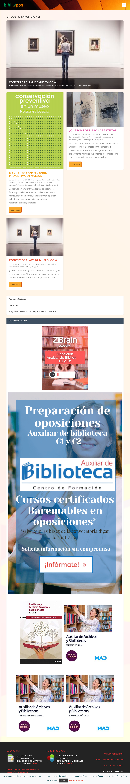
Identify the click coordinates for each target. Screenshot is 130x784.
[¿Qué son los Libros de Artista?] (95, 109)
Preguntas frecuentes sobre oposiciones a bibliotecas (33, 311)
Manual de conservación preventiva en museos (28, 174)
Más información (76, 780)
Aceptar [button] (64, 780)
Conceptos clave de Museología (32, 82)
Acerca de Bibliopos (17, 299)
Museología (13, 185)
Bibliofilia (96, 134)
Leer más (15, 209)
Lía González (21, 85)
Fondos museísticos (96, 137)
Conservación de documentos (27, 182)
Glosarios (41, 85)
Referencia (72, 85)
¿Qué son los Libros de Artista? (92, 130)
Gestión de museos (45, 182)
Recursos (64, 85)
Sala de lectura (39, 185)
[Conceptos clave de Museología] (34, 237)
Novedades (56, 85)
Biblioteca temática (107, 134)
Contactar (13, 305)
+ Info (34, 764)
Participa (69, 764)
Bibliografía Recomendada (42, 180)
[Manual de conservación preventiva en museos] (34, 130)
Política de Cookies (114, 765)
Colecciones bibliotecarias (78, 137)
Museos (49, 85)
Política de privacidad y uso (110, 759)
